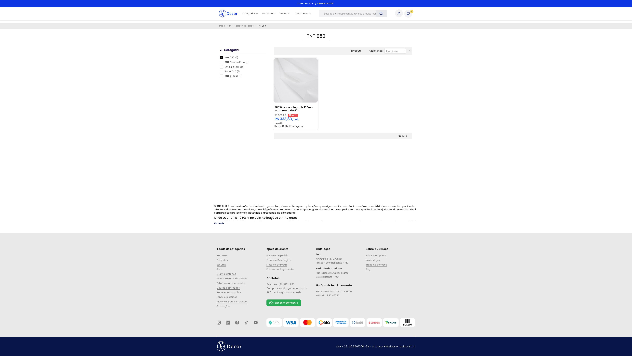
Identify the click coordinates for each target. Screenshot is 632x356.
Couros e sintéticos (228, 287)
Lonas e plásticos (227, 297)
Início (222, 25)
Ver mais (219, 223)
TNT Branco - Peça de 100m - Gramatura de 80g (294, 109)
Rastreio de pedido (277, 255)
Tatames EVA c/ (315, 3)
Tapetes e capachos (229, 292)
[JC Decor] (228, 13)
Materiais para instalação (232, 301)
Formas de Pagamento (280, 269)
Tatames (222, 255)
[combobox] (351, 13)
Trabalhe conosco (376, 264)
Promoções (223, 306)
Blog (368, 269)
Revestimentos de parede (232, 278)
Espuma (221, 264)
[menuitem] (249, 13)
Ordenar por (376, 51)
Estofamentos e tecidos (231, 283)
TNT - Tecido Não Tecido (241, 25)
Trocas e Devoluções (278, 260)
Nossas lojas (373, 260)
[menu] (276, 13)
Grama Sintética (226, 274)
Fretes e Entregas (276, 264)
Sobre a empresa (376, 255)
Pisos (220, 269)
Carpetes (222, 260)
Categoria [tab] (231, 50)
